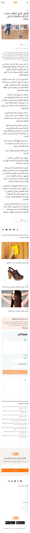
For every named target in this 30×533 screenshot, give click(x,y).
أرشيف (27, 512)
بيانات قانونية (26, 509)
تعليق (25, 339)
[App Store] (20, 522)
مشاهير (27, 498)
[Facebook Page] (21, 481)
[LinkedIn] (12, 481)
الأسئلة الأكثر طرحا (25, 506)
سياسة (27, 487)
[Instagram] (9, 481)
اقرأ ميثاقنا (25, 327)
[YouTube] (15, 481)
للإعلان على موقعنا (25, 507)
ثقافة (28, 492)
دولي (28, 499)
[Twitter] (18, 481)
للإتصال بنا (27, 511)
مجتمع (27, 491)
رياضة (27, 496)
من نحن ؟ (27, 504)
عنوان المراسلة (22, 364)
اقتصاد (27, 489)
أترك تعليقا (15, 372)
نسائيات (27, 10)
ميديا (28, 494)
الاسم (25, 357)
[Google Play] (10, 522)
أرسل (15, 470)
